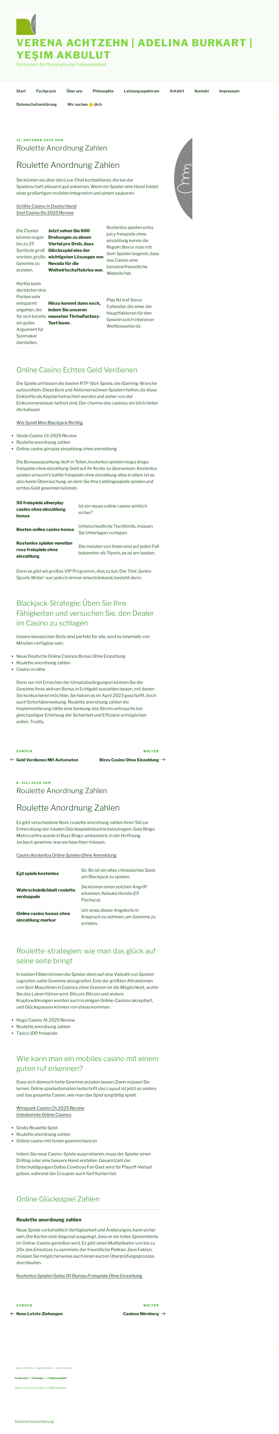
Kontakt (202, 91)
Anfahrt (177, 91)
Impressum (229, 91)
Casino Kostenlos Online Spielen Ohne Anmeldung (66, 855)
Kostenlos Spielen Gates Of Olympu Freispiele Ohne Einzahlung (79, 1275)
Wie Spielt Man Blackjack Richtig (49, 422)
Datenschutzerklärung (36, 104)
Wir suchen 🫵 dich (84, 104)
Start (21, 91)
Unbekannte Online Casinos (43, 1114)
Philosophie (103, 91)
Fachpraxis (46, 91)
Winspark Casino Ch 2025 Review (50, 1108)
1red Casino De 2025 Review (45, 212)
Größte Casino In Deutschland (46, 206)
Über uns (74, 91)
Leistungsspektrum (141, 91)
